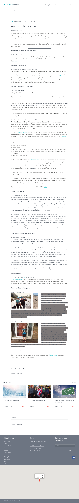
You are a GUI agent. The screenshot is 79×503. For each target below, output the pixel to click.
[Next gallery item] (36, 300)
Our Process (7, 441)
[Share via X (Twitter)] (15, 368)
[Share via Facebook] (11, 368)
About (5, 443)
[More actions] (67, 21)
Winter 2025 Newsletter (12, 400)
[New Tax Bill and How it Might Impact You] (64, 391)
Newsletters (7, 448)
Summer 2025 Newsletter (38, 400)
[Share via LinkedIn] (19, 368)
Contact (6, 450)
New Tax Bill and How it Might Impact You (64, 401)
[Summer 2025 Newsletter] (39, 391)
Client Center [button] (7, 452)
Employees (15, 11)
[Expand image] (21, 301)
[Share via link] (23, 368)
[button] (72, 5)
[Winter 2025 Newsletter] (14, 391)
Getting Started (8, 445)
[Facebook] (73, 457)
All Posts (5, 11)
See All (74, 382)
